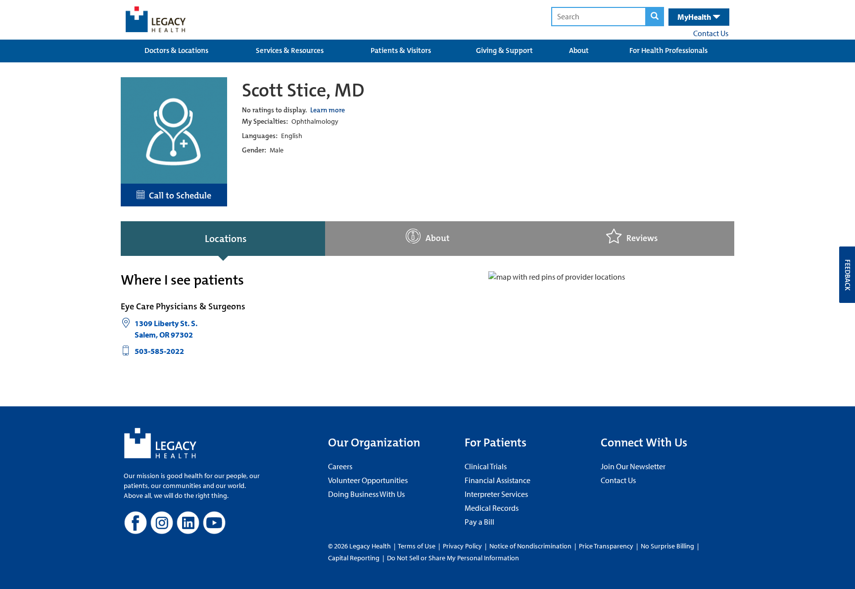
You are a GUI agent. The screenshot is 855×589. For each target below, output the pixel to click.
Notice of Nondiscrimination (530, 545)
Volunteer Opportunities (368, 480)
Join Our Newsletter (633, 466)
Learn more (327, 109)
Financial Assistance (497, 480)
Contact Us (710, 33)
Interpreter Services (496, 494)
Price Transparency (606, 545)
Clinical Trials (486, 466)
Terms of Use (417, 545)
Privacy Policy (462, 545)
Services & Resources (290, 50)
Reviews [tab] (642, 238)
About (579, 50)
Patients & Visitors (401, 50)
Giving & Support (504, 50)
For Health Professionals (668, 50)
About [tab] (438, 238)
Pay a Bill (479, 522)
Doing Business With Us (366, 494)
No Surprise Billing (667, 545)
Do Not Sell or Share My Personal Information (453, 557)
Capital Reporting (354, 557)
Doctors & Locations (176, 50)
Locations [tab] (225, 238)
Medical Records (492, 508)
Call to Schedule (178, 195)
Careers (340, 466)
